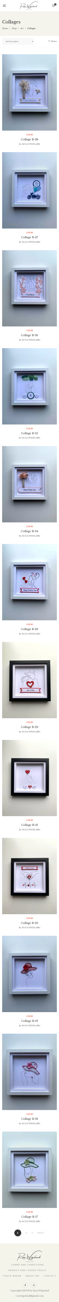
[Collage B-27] (29, 190)
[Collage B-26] (29, 288)
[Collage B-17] (29, 1170)
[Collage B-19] (29, 974)
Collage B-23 (29, 629)
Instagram (34, 1285)
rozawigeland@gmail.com (30, 1296)
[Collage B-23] (29, 582)
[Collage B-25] (29, 386)
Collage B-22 (29, 727)
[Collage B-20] (29, 876)
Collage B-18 (29, 1118)
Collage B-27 (29, 237)
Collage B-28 (29, 139)
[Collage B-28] (29, 92)
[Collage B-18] (29, 1072)
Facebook (25, 1285)
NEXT (41, 1232)
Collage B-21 (29, 825)
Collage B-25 (29, 433)
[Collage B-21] (29, 778)
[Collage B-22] (29, 680)
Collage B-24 (29, 531)
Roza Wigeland (31, 144)
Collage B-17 (29, 1216)
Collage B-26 (29, 335)
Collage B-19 (29, 1021)
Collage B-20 (29, 923)
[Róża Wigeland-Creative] (28, 5)
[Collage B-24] (29, 484)
